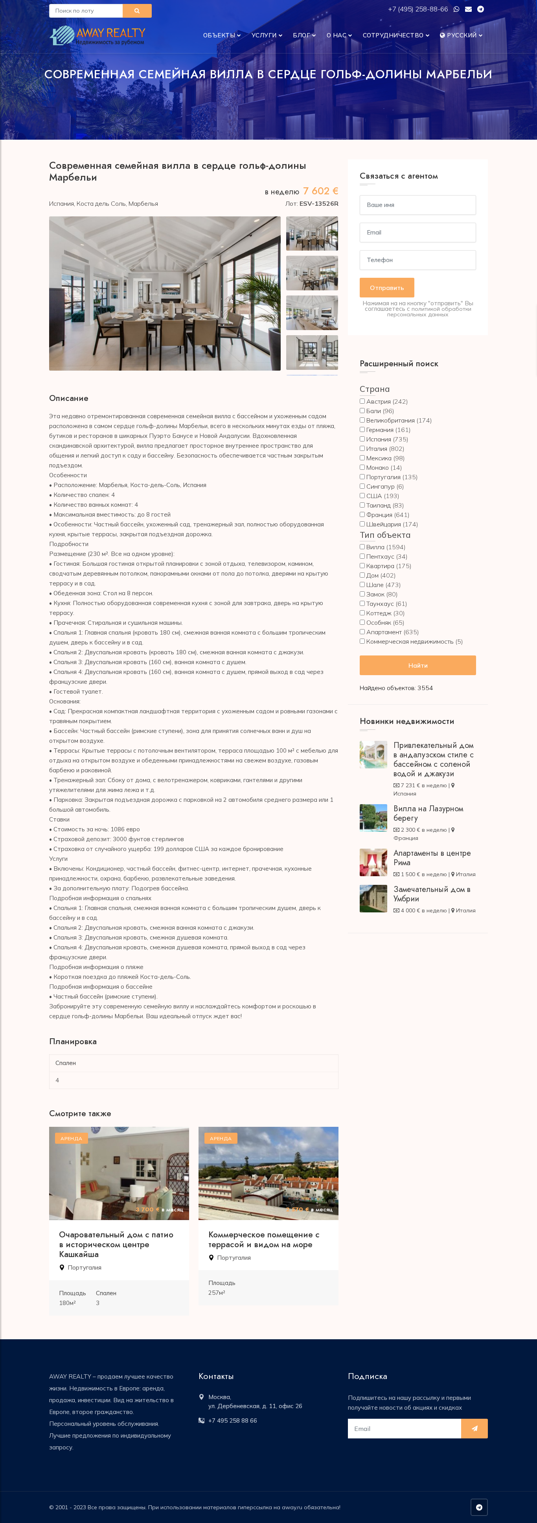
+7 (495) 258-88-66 (419, 9)
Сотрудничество (393, 35)
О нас (337, 35)
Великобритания (390, 420)
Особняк (378, 622)
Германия (380, 430)
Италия (376, 448)
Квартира (380, 566)
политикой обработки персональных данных (429, 311)
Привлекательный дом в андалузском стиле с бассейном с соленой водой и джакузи (434, 759)
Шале (375, 585)
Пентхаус (380, 556)
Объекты (219, 35)
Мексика (379, 458)
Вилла (375, 547)
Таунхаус (380, 603)
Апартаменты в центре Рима (432, 857)
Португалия (84, 1267)
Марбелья (143, 203)
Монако (377, 467)
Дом (372, 575)
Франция (379, 515)
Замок (375, 594)
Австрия (378, 401)
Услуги (264, 35)
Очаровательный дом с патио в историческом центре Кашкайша (116, 1244)
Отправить (387, 288)
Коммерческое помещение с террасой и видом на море (264, 1239)
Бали (373, 411)
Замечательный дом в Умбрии (432, 894)
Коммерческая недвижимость (410, 641)
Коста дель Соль (101, 203)
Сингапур (380, 486)
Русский (461, 35)
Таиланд (378, 505)
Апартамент (384, 632)
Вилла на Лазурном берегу (428, 813)
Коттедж (379, 613)
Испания (61, 203)
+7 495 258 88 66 (232, 1420)
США (374, 496)
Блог (301, 35)
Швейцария (383, 524)
